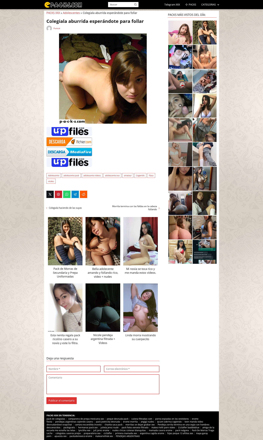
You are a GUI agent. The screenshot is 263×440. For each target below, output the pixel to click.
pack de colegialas (56, 418)
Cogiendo (140, 175)
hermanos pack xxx (88, 427)
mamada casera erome (160, 430)
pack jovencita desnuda (108, 421)
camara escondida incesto (88, 424)
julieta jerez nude (110, 427)
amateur (128, 175)
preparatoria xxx (92, 433)
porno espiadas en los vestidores (172, 418)
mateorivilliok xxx (104, 436)
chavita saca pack (113, 424)
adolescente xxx (112, 175)
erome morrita (130, 421)
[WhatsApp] (66, 194)
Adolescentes (71, 13)
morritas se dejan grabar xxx (140, 424)
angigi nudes (147, 421)
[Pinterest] (58, 194)
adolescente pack (71, 175)
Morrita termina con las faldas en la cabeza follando (134, 208)
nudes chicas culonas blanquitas (129, 430)
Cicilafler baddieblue (188, 427)
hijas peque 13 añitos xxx (180, 433)
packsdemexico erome (81, 436)
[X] (50, 194)
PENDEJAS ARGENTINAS (128, 436)
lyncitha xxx (84, 430)
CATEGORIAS (208, 4)
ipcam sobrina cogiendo (169, 421)
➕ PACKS (190, 4)
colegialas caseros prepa (68, 433)
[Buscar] (135, 4)
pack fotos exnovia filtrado (135, 427)
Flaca (151, 175)
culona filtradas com (141, 418)
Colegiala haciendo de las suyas (65, 207)
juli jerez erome (101, 430)
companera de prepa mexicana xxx (86, 418)
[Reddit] (83, 194)
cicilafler (107, 433)
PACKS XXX (53, 13)
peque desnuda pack (117, 418)
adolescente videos (92, 175)
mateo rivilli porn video (163, 427)
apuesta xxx (60, 436)
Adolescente (53, 175)
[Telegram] (75, 194)
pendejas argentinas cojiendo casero (74, 421)
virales (51, 181)
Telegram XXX (172, 4)
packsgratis (69, 427)
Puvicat (56, 28)
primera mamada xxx (126, 433)
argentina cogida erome (152, 433)
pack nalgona (182, 430)
